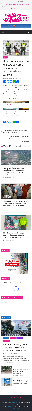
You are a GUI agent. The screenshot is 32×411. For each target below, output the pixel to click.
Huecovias (13, 338)
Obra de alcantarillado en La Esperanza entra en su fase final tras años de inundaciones (21, 370)
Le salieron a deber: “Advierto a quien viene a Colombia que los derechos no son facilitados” (15, 203)
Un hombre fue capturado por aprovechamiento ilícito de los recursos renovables (16, 139)
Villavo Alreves (17, 78)
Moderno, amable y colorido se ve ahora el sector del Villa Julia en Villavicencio (16, 347)
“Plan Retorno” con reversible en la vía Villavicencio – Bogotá (15, 131)
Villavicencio (6, 341)
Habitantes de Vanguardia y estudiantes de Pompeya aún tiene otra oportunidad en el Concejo (14, 171)
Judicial (5, 57)
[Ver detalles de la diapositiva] (16, 26)
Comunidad (5, 338)
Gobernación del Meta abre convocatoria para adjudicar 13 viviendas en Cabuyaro (21, 381)
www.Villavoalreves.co (9, 105)
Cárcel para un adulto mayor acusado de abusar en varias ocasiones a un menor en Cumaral (16, 235)
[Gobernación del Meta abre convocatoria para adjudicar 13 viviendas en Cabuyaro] (6, 383)
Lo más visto (20, 338)
